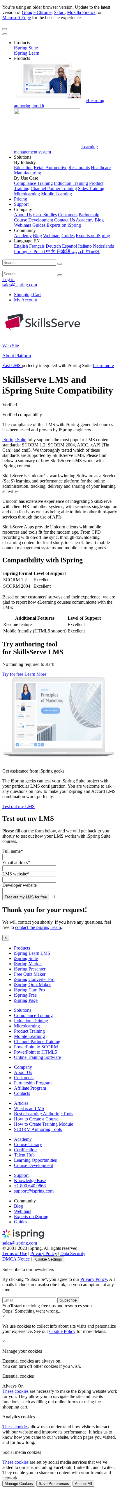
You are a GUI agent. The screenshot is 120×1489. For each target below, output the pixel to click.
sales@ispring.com (19, 284)
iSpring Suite (26, 47)
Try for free (13, 674)
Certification (25, 1149)
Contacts (22, 1093)
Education (23, 167)
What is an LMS (29, 1108)
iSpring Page (26, 1000)
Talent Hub (24, 1154)
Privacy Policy (43, 1253)
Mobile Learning (56, 193)
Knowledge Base (30, 1180)
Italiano (85, 246)
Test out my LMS (18, 806)
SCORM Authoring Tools (38, 1129)
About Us (23, 214)
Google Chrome (37, 12)
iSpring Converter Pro (34, 979)
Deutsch (54, 246)
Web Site (10, 345)
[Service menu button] (4, 34)
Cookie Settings (48, 1259)
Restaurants (79, 167)
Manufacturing (27, 172)
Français (37, 246)
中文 (51, 251)
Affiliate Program (30, 1088)
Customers (67, 214)
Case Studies (45, 214)
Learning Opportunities (35, 1160)
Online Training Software (37, 1057)
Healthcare (101, 167)
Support (21, 204)
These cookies (15, 1391)
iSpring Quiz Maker (32, 984)
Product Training (29, 1031)
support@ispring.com (34, 1190)
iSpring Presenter (29, 968)
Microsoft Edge (16, 17)
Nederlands (103, 246)
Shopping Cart (27, 294)
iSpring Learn (26, 53)
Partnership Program (33, 1082)
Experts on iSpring (64, 225)
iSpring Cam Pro (29, 989)
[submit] (59, 264)
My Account (25, 299)
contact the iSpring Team (38, 927)
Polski (39, 251)
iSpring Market (28, 963)
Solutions (22, 1010)
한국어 (93, 251)
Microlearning (27, 193)
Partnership (89, 214)
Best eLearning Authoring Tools (43, 1113)
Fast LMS (12, 365)
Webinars (22, 225)
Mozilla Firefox (81, 12)
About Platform (16, 355)
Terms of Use (14, 1253)
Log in (8, 279)
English (21, 246)
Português (23, 251)
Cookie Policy (62, 1331)
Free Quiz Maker (29, 974)
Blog (99, 219)
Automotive (56, 167)
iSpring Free (25, 995)
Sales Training (91, 188)
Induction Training (71, 183)
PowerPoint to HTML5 (35, 1052)
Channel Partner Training (54, 188)
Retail (39, 167)
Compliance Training (33, 183)
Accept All (83, 1483)
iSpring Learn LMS (32, 953)
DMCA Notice (16, 1258)
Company (23, 1067)
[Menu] (4, 29)
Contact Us (64, 219)
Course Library (28, 1144)
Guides (38, 225)
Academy (84, 219)
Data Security (72, 1253)
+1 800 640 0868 (30, 1185)
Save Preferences (54, 1483)
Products (22, 947)
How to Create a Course (36, 1118)
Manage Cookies (19, 1483)
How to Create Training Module (43, 1124)
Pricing (20, 198)
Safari (59, 12)
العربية (79, 251)
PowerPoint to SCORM (36, 1046)
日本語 (64, 251)
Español (70, 246)
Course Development (33, 219)
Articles (21, 1103)
